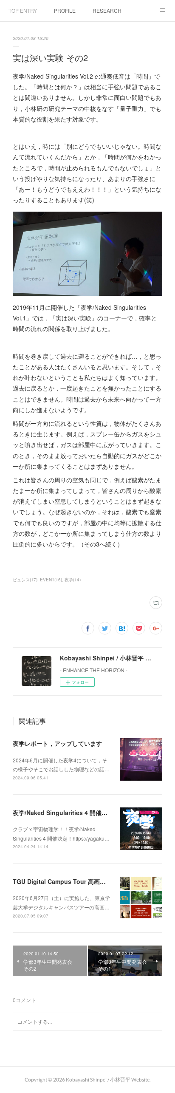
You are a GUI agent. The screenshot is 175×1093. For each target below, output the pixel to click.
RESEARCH (107, 10)
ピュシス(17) (25, 580)
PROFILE (65, 10)
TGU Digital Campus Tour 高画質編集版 (68, 881)
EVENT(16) (51, 580)
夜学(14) (73, 580)
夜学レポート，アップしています (57, 743)
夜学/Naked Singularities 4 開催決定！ (66, 812)
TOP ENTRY (22, 10)
